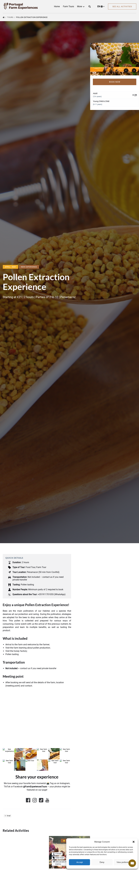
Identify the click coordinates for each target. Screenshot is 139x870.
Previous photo (126, 70)
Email (8, 816)
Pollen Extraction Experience (32, 17)
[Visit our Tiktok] (41, 800)
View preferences (124, 862)
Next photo (134, 70)
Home (57, 6)
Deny (102, 862)
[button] (133, 841)
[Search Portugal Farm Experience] (89, 6)
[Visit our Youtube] (47, 800)
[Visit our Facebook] (28, 800)
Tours (10, 17)
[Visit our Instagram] (34, 800)
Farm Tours (68, 6)
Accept (79, 862)
